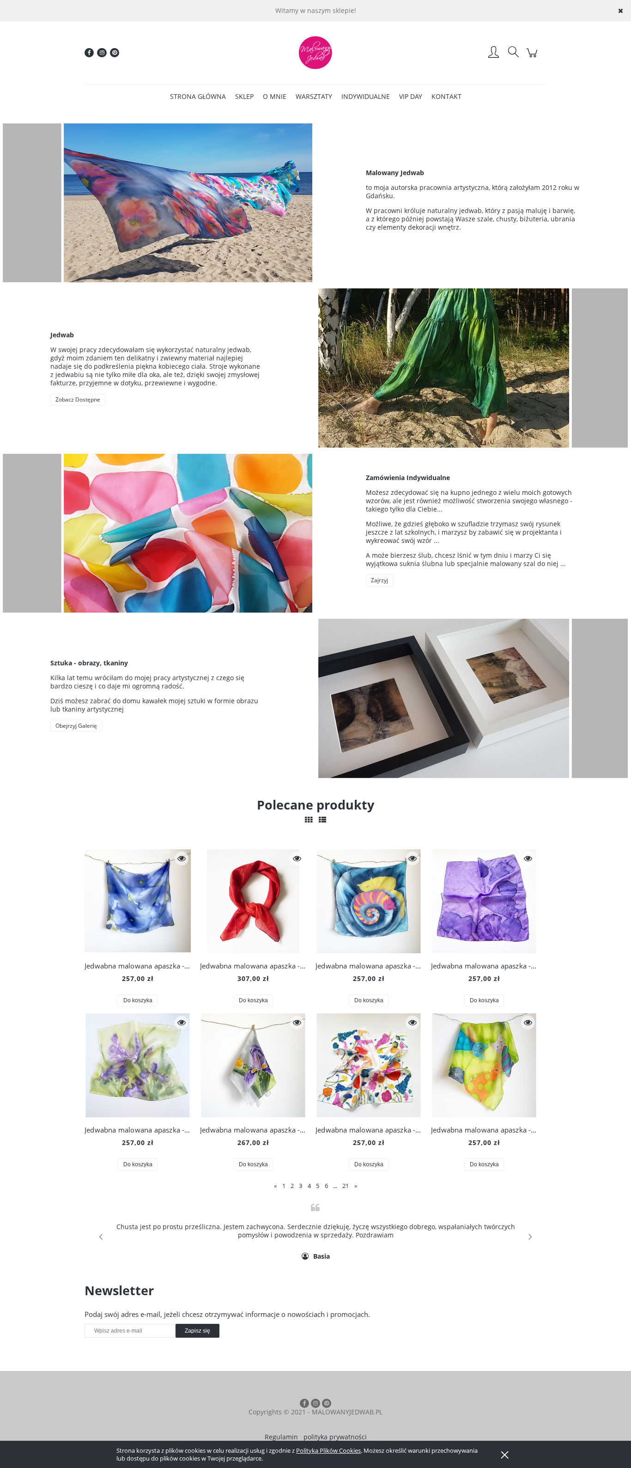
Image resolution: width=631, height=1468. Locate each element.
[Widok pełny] (322, 820)
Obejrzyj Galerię (76, 726)
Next (530, 1236)
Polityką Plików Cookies (328, 1450)
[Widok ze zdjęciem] (308, 820)
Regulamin (281, 1436)
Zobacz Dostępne (77, 399)
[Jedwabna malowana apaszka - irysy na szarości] (253, 1065)
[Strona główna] (315, 52)
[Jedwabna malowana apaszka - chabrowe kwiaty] (138, 901)
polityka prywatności (335, 1436)
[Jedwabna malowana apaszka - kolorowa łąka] (369, 1065)
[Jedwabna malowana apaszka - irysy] (138, 1065)
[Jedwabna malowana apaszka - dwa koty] (369, 901)
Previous (101, 1236)
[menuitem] (198, 96)
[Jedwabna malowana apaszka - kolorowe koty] (484, 1065)
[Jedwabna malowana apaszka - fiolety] (484, 901)
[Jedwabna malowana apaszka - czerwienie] (253, 901)
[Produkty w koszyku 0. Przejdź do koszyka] (533, 57)
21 (345, 1186)
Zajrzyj (379, 580)
